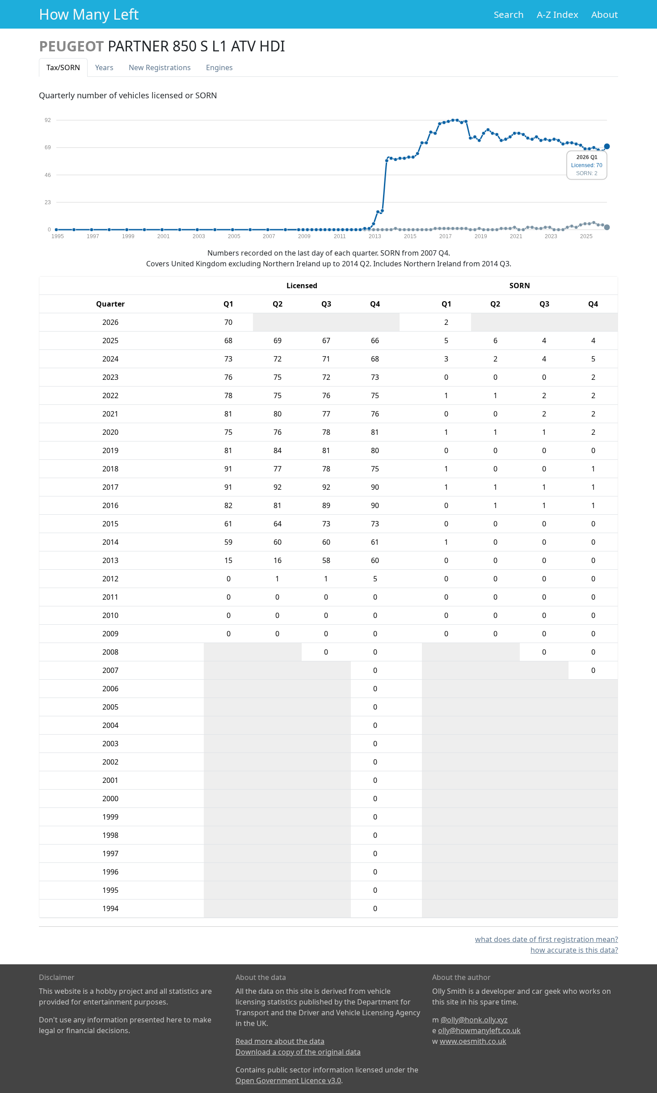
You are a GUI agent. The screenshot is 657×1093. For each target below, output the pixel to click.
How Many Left (89, 14)
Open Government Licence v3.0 (288, 1080)
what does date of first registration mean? (546, 939)
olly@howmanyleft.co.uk (479, 1030)
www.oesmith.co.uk (473, 1041)
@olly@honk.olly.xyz (474, 1020)
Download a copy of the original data (298, 1052)
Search (509, 14)
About (604, 14)
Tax (63, 67)
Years (104, 67)
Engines (219, 67)
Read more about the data (280, 1041)
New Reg (160, 67)
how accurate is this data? (574, 950)
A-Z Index (557, 14)
